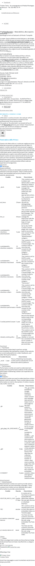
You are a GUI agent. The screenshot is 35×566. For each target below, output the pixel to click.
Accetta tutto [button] (4, 128)
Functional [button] (3, 346)
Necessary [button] (3, 164)
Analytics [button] (3, 375)
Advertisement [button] (5, 480)
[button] (17, 556)
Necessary (5, 166)
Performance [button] (4, 364)
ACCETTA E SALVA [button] (6, 545)
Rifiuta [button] (19, 128)
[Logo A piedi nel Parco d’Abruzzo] (9, 13)
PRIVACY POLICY (6, 104)
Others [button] (2, 536)
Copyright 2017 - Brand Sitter (9, 99)
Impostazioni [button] (13, 128)
